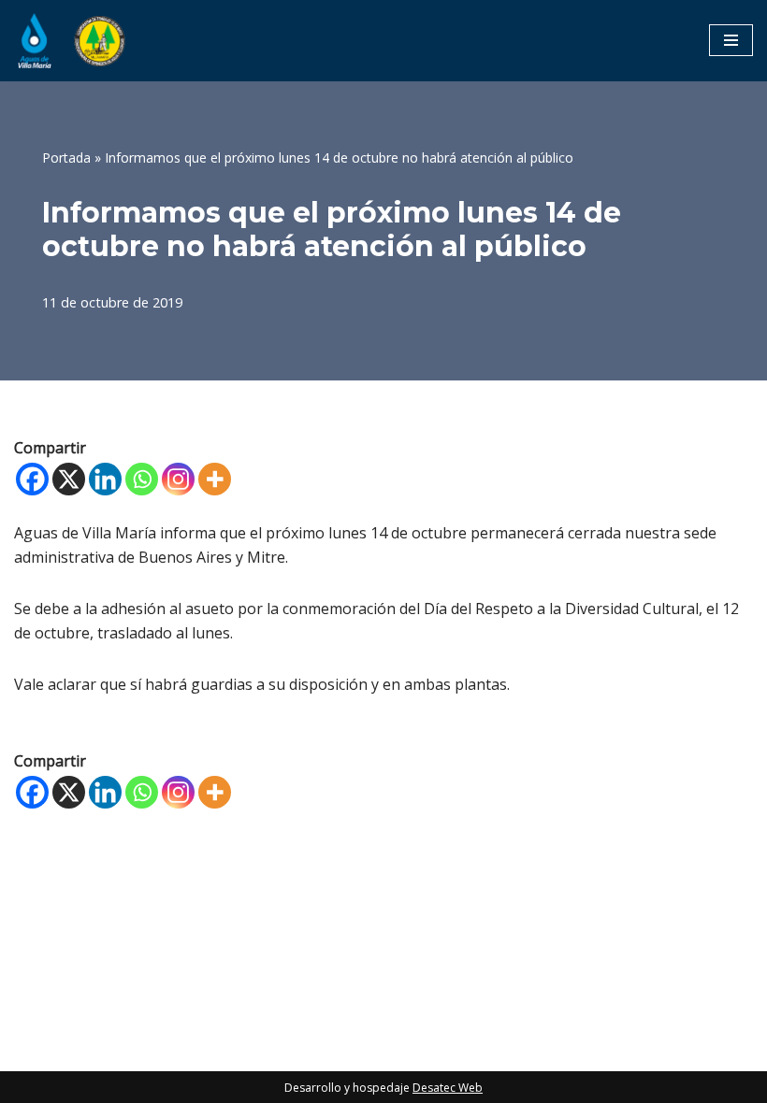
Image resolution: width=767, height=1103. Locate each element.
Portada (66, 157)
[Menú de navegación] (731, 40)
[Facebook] (32, 479)
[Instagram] (178, 479)
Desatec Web (447, 1088)
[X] (68, 479)
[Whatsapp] (141, 479)
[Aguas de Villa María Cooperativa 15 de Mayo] (70, 40)
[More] (214, 479)
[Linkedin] (105, 479)
